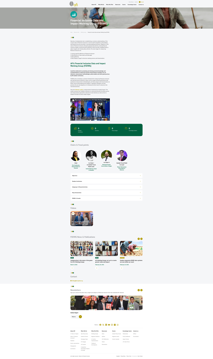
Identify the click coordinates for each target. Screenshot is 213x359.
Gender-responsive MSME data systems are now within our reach (106, 261)
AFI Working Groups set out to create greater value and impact (81, 261)
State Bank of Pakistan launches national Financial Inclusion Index (130, 262)
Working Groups (83, 32)
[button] (106, 175)
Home (71, 32)
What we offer (76, 32)
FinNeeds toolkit (79, 89)
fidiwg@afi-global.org (77, 280)
